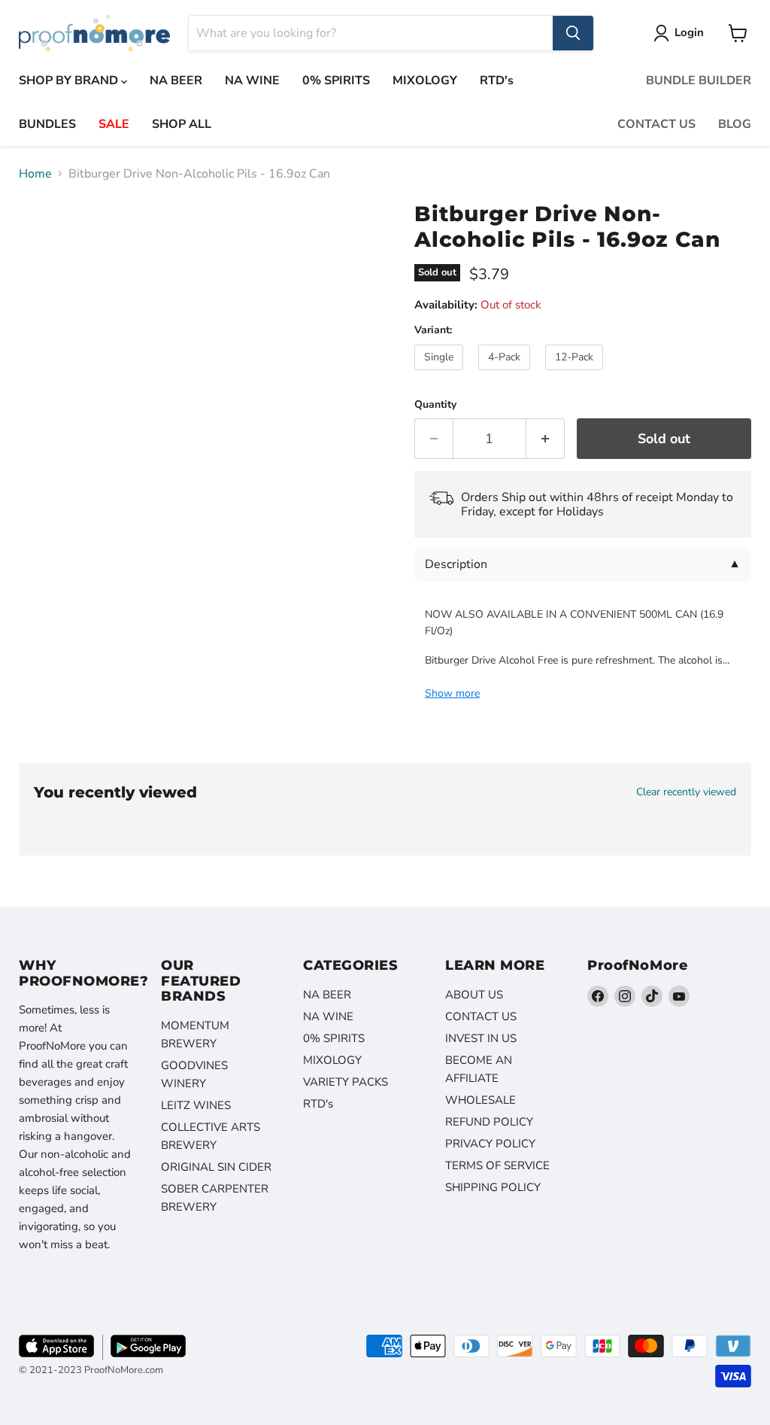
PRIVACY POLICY (490, 1143)
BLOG (734, 124)
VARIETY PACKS (345, 1081)
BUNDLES (47, 124)
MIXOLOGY (425, 80)
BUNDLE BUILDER (698, 80)
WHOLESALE (480, 1099)
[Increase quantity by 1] (545, 439)
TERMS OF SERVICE (497, 1165)
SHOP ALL (181, 124)
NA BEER (176, 80)
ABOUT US (474, 994)
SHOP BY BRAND (70, 80)
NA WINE (252, 80)
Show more (452, 694)
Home (35, 174)
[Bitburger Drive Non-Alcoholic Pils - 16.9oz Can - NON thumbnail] (41, 227)
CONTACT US (656, 124)
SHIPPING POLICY (493, 1187)
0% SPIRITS (336, 80)
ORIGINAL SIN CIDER (216, 1166)
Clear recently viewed (686, 792)
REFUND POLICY (489, 1121)
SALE (114, 124)
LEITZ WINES (196, 1105)
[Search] (573, 33)
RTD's (497, 80)
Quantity (435, 405)
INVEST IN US (481, 1038)
